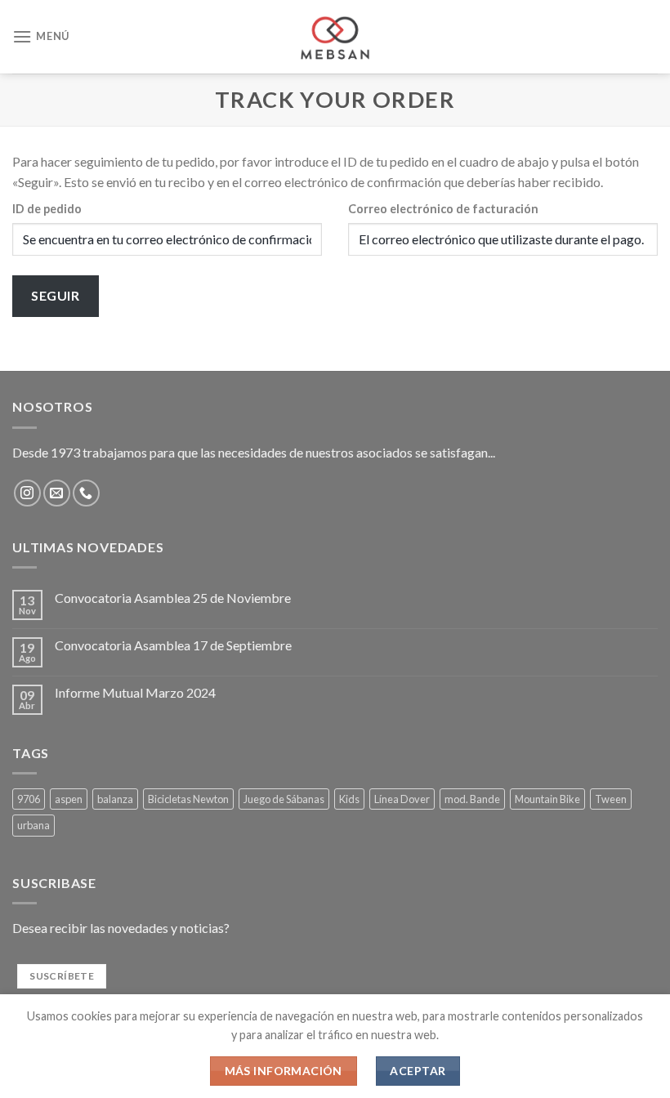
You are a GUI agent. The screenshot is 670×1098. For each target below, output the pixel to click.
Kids (349, 799)
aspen (69, 799)
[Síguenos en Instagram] (27, 493)
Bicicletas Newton (188, 799)
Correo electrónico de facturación (443, 209)
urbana (33, 825)
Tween (611, 799)
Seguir (55, 295)
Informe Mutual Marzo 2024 (135, 692)
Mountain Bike (547, 799)
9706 (28, 799)
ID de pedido (47, 209)
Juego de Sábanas (283, 799)
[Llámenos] (86, 493)
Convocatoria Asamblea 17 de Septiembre (173, 645)
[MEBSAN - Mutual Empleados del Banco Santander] (335, 37)
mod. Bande (472, 799)
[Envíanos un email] (56, 493)
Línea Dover (402, 799)
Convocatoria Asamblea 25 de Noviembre (173, 597)
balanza (115, 799)
